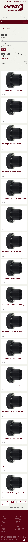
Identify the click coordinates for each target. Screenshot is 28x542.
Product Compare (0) (6, 59)
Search (9, 29)
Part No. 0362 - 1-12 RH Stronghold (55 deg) (13, 305)
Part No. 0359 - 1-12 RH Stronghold (11, 225)
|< (2, 502)
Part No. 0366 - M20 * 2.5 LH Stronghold (12, 385)
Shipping (17, 527)
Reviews (3, 531)
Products (3, 518)
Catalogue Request (20, 528)
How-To (3, 527)
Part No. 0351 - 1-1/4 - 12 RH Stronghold (12, 90)
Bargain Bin (18, 517)
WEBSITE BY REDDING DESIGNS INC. (9, 539)
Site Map (3, 537)
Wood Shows (4, 525)
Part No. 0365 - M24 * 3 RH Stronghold (12, 358)
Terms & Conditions (12, 537)
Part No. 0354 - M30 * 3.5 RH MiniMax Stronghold (11, 144)
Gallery (3, 530)
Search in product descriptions (8, 47)
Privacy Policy (22, 537)
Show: (26, 66)
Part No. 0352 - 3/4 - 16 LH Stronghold (11, 117)
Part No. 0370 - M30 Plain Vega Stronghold (13, 493)
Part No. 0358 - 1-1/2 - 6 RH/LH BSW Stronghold (14, 198)
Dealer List (18, 521)
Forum (3, 528)
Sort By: (25, 61)
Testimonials (18, 530)
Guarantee (18, 520)
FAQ (2, 520)
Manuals (17, 518)
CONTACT (3, 523)
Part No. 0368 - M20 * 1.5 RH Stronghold (12, 438)
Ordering (17, 525)
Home (2, 517)
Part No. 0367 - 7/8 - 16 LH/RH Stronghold (12, 411)
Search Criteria (4, 37)
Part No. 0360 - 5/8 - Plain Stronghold (11, 251)
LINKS (2, 521)
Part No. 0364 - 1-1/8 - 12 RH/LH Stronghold (13, 331)
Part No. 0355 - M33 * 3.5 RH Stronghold (12, 171)
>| (7, 505)
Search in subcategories (7, 45)
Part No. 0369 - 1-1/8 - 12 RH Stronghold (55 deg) (13, 465)
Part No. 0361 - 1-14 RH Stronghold (11, 278)
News (16, 523)
